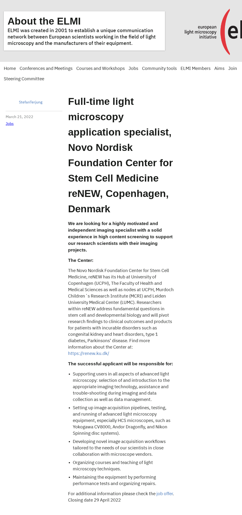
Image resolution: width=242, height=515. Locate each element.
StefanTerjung (30, 102)
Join (232, 68)
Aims (219, 68)
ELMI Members (196, 68)
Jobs (133, 68)
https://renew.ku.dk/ (88, 353)
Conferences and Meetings (46, 68)
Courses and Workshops (100, 68)
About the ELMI (44, 21)
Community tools (159, 68)
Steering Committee (24, 79)
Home (10, 68)
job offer (164, 494)
